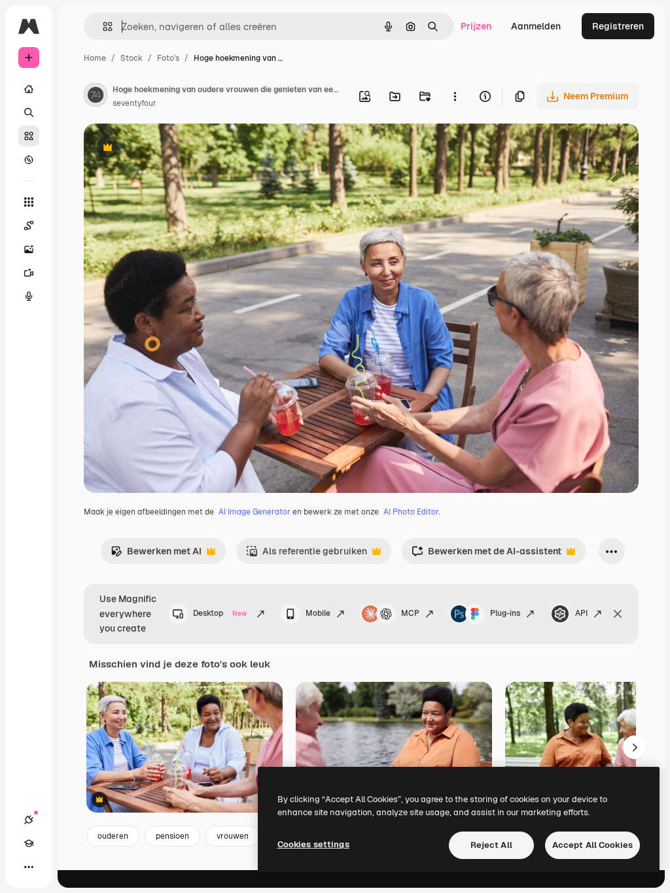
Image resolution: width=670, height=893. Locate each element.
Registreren (618, 26)
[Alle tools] (28, 202)
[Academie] (28, 843)
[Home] (28, 88)
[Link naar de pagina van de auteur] (95, 96)
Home (95, 58)
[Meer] (28, 866)
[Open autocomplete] (102, 26)
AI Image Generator (255, 512)
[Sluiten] (617, 614)
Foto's (168, 58)
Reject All (491, 845)
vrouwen (233, 836)
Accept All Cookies (592, 845)
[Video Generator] (28, 272)
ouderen (112, 836)
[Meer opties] (455, 96)
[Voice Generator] (28, 296)
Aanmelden (536, 26)
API (581, 613)
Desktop (220, 613)
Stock (131, 58)
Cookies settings (313, 844)
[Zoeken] (28, 112)
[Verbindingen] (28, 819)
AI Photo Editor (410, 512)
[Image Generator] (28, 249)
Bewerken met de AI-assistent (486, 554)
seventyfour (134, 103)
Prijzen (476, 26)
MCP (410, 613)
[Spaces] (28, 225)
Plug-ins (505, 613)
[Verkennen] (28, 159)
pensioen (172, 836)
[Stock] (28, 136)
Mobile (318, 613)
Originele (169, 149)
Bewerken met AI (156, 554)
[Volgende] (634, 747)
